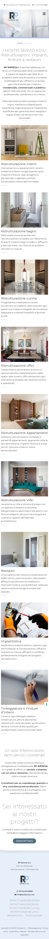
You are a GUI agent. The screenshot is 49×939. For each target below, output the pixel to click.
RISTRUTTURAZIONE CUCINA (24, 908)
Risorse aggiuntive (34, 928)
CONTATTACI (24, 840)
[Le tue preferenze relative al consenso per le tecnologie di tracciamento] (46, 704)
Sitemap (23, 931)
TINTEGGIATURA (34, 915)
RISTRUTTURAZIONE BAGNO (24, 904)
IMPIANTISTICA (14, 915)
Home (20, 43)
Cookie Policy (14, 931)
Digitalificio (24, 935)
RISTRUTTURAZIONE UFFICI (24, 912)
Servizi (29, 43)
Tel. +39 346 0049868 (40, 5)
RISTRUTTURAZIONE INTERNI (24, 900)
